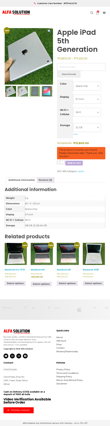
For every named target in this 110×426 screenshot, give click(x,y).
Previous (5, 90)
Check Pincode (69, 74)
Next (52, 90)
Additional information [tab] (21, 180)
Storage (65, 125)
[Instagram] (12, 356)
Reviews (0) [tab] (45, 180)
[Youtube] (5, 356)
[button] (104, 13)
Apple (81, 171)
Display (64, 96)
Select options (15, 283)
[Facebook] (25, 356)
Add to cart (74, 163)
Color (63, 83)
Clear (75, 134)
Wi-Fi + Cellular (64, 112)
